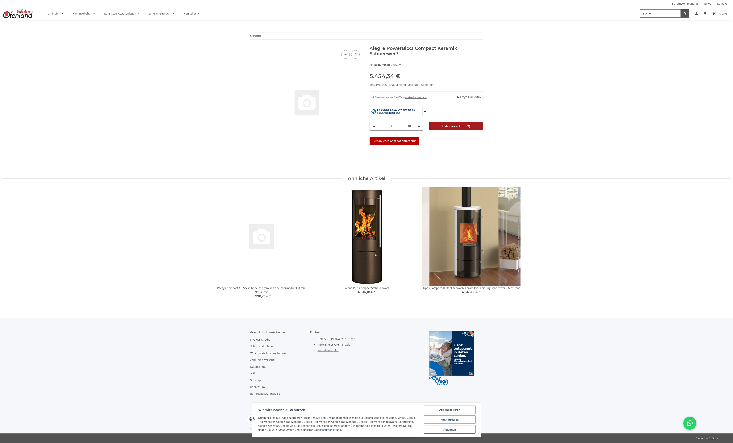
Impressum (257, 387)
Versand (401, 85)
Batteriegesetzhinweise (265, 393)
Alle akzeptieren (449, 409)
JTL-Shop (713, 438)
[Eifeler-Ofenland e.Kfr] (18, 13)
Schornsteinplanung (685, 3)
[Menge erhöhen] (419, 126)
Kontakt (722, 3)
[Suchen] (685, 13)
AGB (253, 373)
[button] (696, 13)
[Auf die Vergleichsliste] (345, 54)
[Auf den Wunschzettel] (355, 54)
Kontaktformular (328, 350)
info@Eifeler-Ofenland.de (334, 344)
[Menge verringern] (374, 126)
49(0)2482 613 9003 (343, 339)
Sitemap (255, 380)
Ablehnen (449, 429)
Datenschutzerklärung (327, 429)
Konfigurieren (450, 419)
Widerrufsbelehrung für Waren (270, 353)
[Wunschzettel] (705, 13)
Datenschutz (258, 366)
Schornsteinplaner (262, 346)
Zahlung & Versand (262, 360)
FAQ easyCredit (260, 339)
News (707, 3)
